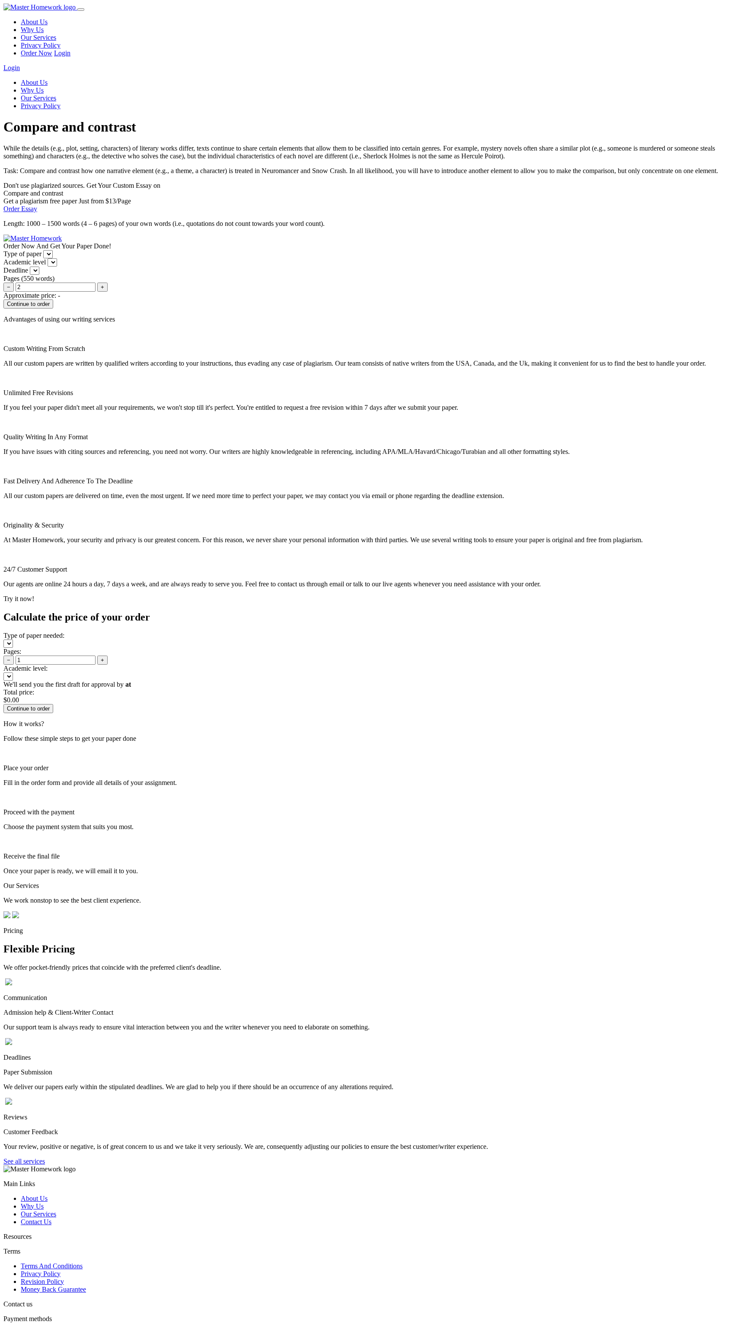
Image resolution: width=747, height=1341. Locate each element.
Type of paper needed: (33, 635)
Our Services (38, 37)
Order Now (36, 53)
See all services (24, 1161)
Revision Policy (42, 1281)
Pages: (12, 651)
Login (62, 53)
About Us (34, 22)
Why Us (32, 29)
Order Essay (20, 208)
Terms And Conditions (52, 1266)
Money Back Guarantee (53, 1289)
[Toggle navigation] (80, 9)
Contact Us (36, 1221)
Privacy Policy (41, 45)
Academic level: (25, 668)
